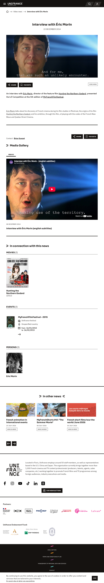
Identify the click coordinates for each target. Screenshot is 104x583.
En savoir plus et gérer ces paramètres (20, 581)
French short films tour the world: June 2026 (81, 421)
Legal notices (52, 550)
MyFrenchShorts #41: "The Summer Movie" (50, 421)
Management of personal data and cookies (52, 563)
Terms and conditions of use (52, 556)
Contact (52, 570)
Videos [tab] (11, 154)
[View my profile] (97, 4)
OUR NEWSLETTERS (53, 490)
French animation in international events (16, 421)
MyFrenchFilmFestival (53, 96)
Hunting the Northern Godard (72, 93)
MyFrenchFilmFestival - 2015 (33, 317)
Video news (93, 84)
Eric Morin (27, 93)
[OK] (94, 578)
